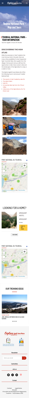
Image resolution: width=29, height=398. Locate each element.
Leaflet (11, 190)
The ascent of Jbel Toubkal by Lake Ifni (14, 79)
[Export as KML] (26, 160)
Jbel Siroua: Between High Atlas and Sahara (13, 317)
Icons (13, 190)
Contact (9, 388)
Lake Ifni (5, 83)
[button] (12, 321)
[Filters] (24, 165)
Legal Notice (18, 388)
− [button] (3, 167)
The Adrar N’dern (7, 81)
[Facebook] (8, 375)
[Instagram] (12, 375)
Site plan (14, 390)
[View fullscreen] (4, 171)
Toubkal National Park (14, 21)
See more (14, 234)
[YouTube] (16, 375)
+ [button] (3, 165)
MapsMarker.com (5, 190)
